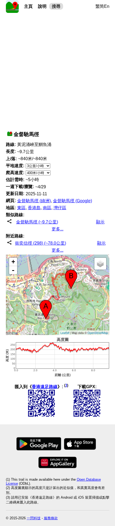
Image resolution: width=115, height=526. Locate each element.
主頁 (28, 6)
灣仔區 (59, 207)
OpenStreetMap (97, 332)
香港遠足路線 (44, 386)
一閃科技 (34, 518)
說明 (42, 6)
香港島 (34, 207)
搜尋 (56, 6)
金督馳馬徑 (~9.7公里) (37, 222)
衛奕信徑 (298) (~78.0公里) (40, 243)
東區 (21, 207)
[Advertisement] (57, 70)
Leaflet (64, 332)
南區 (47, 207)
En (106, 6)
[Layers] (100, 264)
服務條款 (51, 518)
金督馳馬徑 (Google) (72, 200)
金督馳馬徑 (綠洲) (34, 200)
